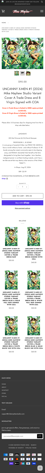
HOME (4, 384)
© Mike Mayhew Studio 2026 (19, 445)
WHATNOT (5, 390)
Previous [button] (6, 53)
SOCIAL (4, 396)
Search (33, 445)
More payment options (22, 208)
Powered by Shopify (16, 448)
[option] (22, 53)
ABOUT (4, 387)
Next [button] (39, 53)
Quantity (22, 183)
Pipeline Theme (31, 448)
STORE (4, 393)
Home (4, 23)
